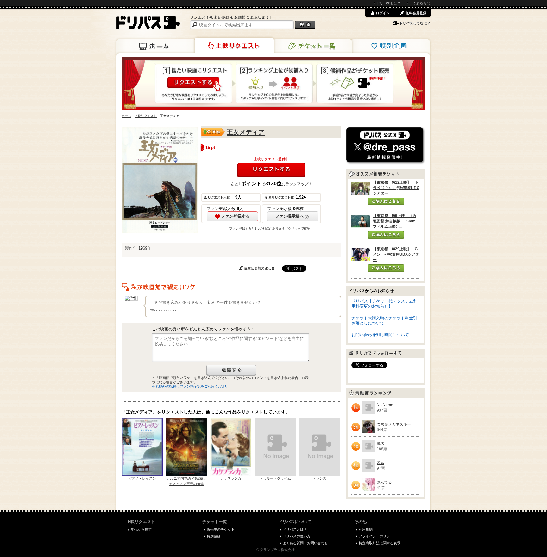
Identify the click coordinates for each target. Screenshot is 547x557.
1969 (142, 248)
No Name (385, 405)
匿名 (380, 443)
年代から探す (141, 529)
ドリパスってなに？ (415, 23)
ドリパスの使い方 (297, 536)
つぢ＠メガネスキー (394, 424)
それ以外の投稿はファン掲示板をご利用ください (190, 386)
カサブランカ (230, 478)
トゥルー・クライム (275, 478)
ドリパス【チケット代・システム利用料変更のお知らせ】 (384, 304)
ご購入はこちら (386, 201)
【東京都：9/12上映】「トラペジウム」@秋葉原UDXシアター (396, 187)
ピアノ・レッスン (142, 478)
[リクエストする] (271, 170)
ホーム (156, 46)
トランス (319, 478)
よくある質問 (419, 3)
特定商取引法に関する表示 (379, 543)
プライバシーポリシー (376, 536)
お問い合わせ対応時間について (380, 334)
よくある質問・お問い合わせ (305, 543)
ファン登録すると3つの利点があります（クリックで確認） (271, 228)
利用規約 (366, 529)
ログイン (383, 13)
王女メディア (246, 132)
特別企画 (390, 46)
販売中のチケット (221, 529)
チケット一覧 (312, 46)
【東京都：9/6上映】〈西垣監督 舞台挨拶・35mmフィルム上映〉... (394, 221)
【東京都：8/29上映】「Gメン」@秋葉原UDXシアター (396, 254)
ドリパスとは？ (388, 3)
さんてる (384, 482)
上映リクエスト (234, 45)
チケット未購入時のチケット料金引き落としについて (384, 320)
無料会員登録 (416, 13)
